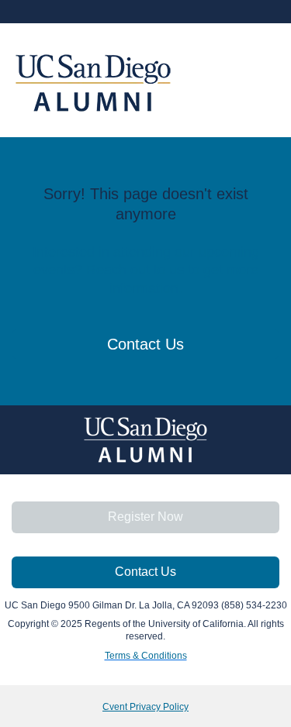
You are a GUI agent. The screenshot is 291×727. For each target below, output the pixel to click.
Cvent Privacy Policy (145, 706)
